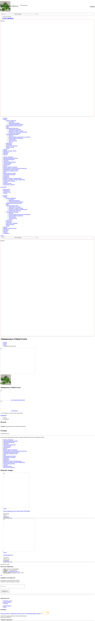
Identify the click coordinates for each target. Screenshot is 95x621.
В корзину (92, 6)
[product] (48, 535)
